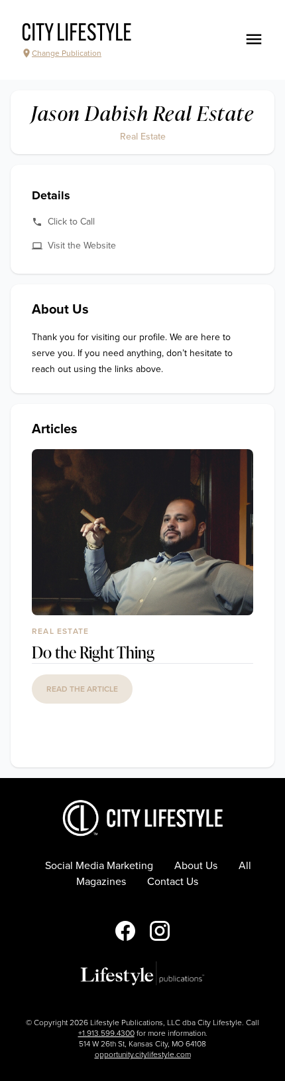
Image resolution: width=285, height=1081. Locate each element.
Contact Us (172, 881)
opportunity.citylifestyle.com (143, 1054)
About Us (195, 865)
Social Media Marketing (99, 865)
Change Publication (66, 53)
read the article (82, 689)
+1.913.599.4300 (106, 1033)
